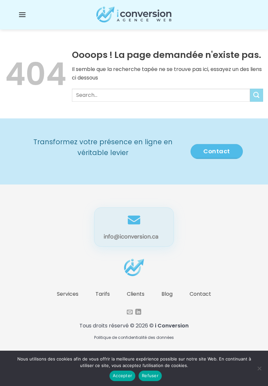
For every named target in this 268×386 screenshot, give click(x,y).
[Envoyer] (256, 95)
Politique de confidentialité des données (134, 337)
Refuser (150, 375)
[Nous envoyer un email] (130, 312)
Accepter (122, 375)
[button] (22, 15)
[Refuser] (259, 370)
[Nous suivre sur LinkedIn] (138, 312)
